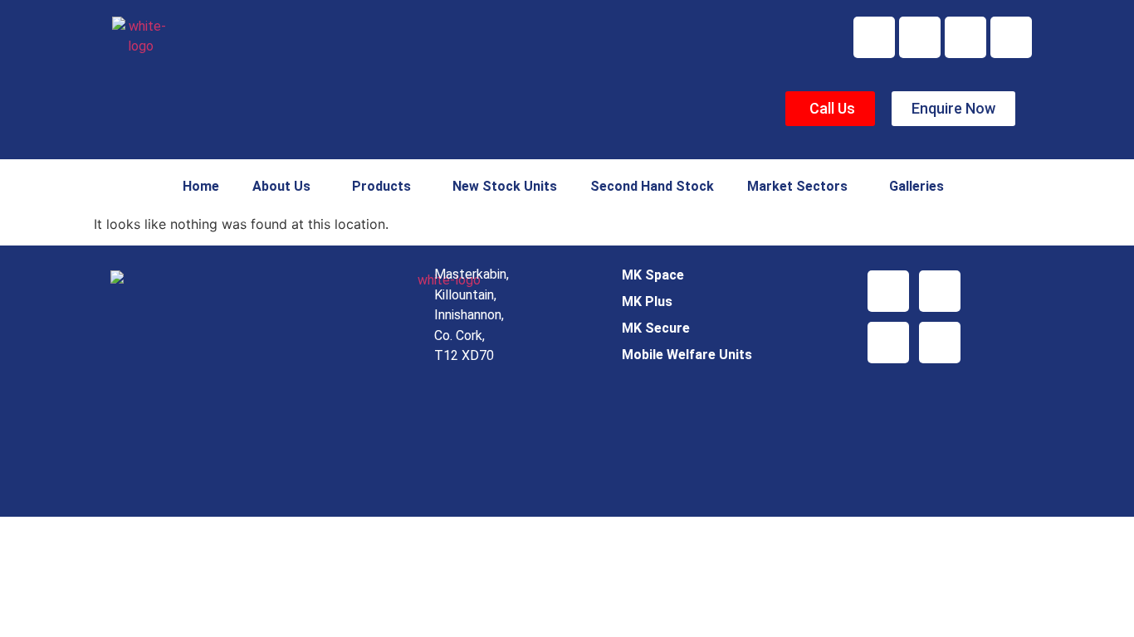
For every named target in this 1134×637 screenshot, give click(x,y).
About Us (281, 186)
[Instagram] (1011, 37)
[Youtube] (965, 37)
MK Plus (647, 301)
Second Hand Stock (652, 186)
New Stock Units (504, 186)
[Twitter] (920, 37)
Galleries (916, 186)
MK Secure (656, 328)
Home (201, 186)
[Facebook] (874, 37)
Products (381, 186)
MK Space (653, 275)
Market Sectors (797, 186)
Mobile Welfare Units (687, 354)
